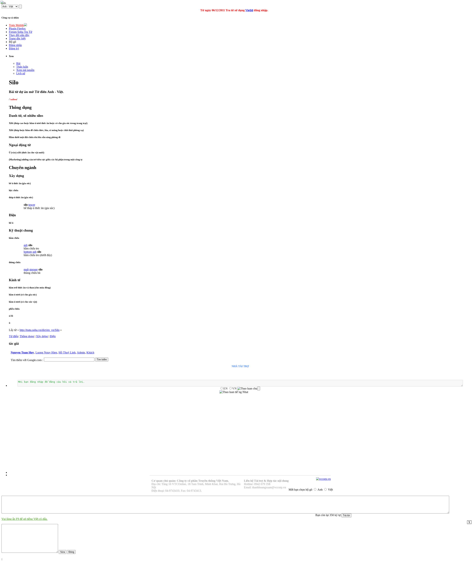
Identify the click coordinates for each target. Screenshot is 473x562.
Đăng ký (14, 48)
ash (26, 245)
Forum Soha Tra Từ (20, 31)
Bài (18, 63)
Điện (53, 336)
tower (31, 204)
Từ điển (13, 336)
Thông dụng (27, 336)
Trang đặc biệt (17, 38)
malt (26, 269)
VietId (249, 10)
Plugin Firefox (17, 28)
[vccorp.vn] (323, 478)
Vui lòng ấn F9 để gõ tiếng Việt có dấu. (24, 518)
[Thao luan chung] (248, 388)
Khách (90, 352)
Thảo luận (22, 66)
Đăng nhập (15, 45)
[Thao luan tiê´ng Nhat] (234, 392)
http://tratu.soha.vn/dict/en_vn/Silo (39, 330)
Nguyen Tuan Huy (22, 352)
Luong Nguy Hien (46, 352)
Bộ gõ (12, 41)
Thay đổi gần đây (19, 35)
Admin (81, 352)
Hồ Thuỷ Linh (67, 352)
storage (33, 269)
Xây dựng (42, 336)
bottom (28, 251)
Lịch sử (20, 73)
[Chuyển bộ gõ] (3, 2)
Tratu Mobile (16, 25)
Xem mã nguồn (25, 70)
